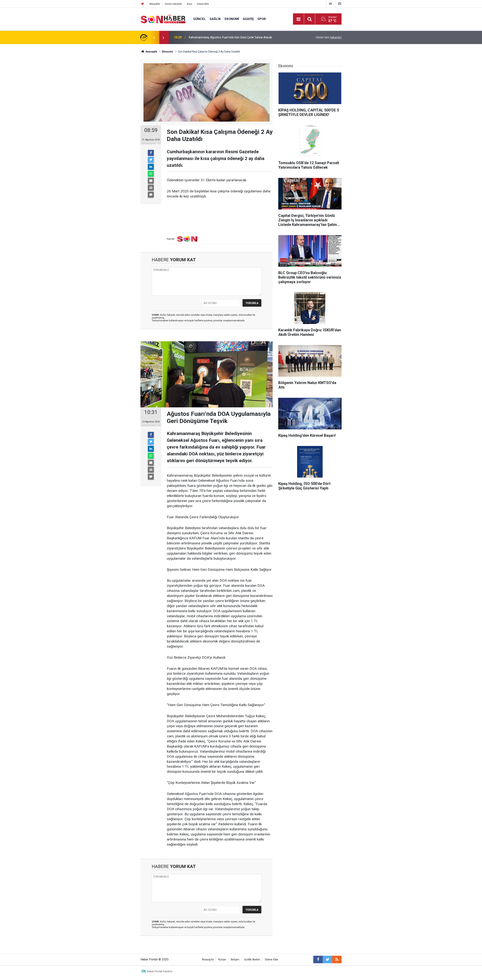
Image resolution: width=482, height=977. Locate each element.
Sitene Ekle (203, 3)
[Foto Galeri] (339, 3)
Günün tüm (329, 37)
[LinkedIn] (151, 167)
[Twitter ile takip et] (327, 959)
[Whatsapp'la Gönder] (151, 174)
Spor (261, 19)
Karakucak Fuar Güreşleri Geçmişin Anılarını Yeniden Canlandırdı (230, 37)
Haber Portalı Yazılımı (159, 971)
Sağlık (215, 19)
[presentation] (154, 37)
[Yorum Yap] (151, 195)
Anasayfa (208, 959)
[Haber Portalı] (163, 19)
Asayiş (248, 19)
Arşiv (189, 3)
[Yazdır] (151, 188)
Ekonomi (232, 19)
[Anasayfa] (142, 3)
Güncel (199, 19)
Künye (222, 959)
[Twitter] (151, 160)
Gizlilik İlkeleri (252, 959)
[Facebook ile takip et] (318, 959)
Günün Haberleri (173, 3)
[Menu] (298, 19)
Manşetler (154, 3)
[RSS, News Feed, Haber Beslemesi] (337, 959)
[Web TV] (330, 3)
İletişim (235, 959)
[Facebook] (151, 153)
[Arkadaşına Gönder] (151, 181)
